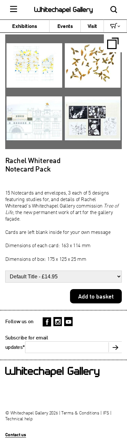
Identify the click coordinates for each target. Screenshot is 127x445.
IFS (106, 412)
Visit (92, 26)
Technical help (19, 418)
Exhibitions (24, 26)
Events (65, 26)
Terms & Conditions (80, 412)
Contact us (15, 434)
